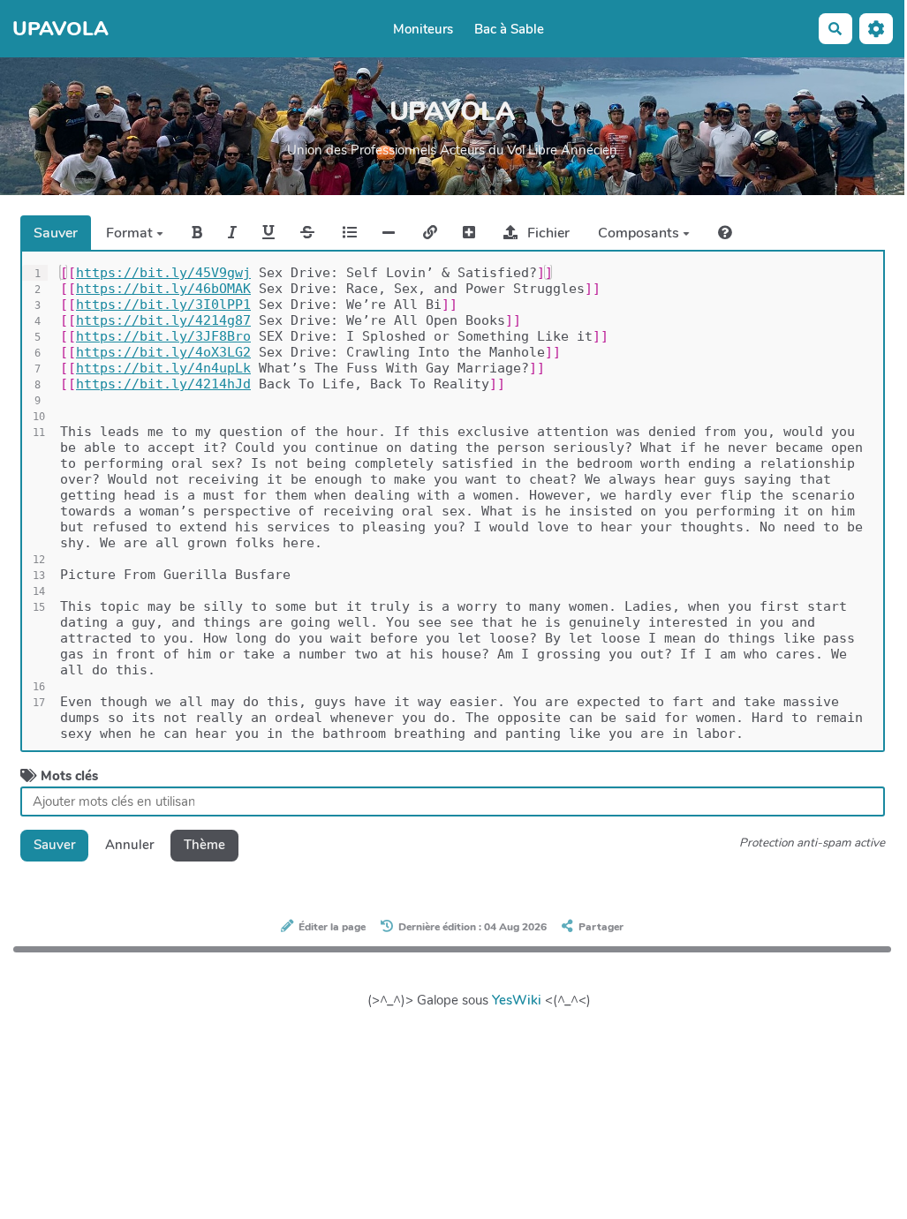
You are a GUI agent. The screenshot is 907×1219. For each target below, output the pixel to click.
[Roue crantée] (876, 28)
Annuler (129, 845)
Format (131, 233)
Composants (640, 233)
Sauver (56, 233)
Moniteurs (423, 29)
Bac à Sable (509, 29)
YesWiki (516, 1000)
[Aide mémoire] (725, 232)
